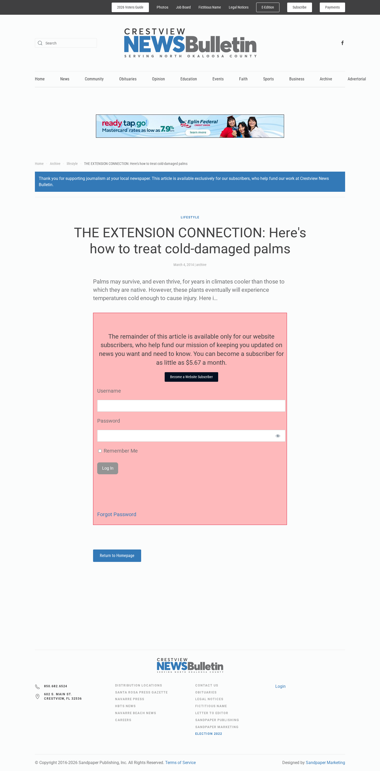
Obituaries (127, 79)
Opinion (158, 79)
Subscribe (300, 7)
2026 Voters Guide (130, 7)
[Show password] (278, 436)
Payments (332, 7)
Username (109, 391)
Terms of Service (180, 762)
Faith (243, 79)
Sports (268, 79)
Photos (162, 7)
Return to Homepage (117, 555)
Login (280, 686)
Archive (326, 79)
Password (108, 421)
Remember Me (120, 451)
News (64, 79)
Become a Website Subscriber (191, 377)
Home (40, 79)
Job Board (183, 7)
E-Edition (268, 7)
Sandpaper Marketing (325, 762)
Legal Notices (238, 7)
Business (296, 79)
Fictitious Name (210, 7)
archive (201, 265)
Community (94, 79)
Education (188, 79)
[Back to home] (190, 42)
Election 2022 (208, 734)
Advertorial (357, 79)
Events (218, 79)
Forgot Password (116, 514)
